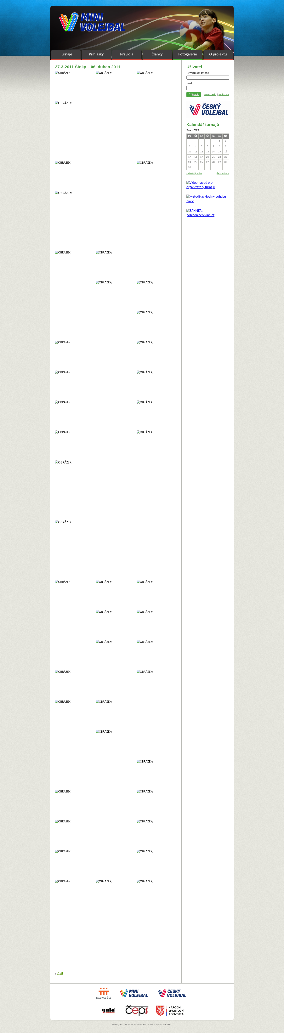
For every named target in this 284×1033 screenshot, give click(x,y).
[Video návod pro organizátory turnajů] (207, 187)
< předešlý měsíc (194, 173)
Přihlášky (96, 54)
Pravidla (126, 54)
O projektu (218, 54)
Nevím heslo (210, 94)
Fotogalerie (187, 54)
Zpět (60, 973)
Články (157, 54)
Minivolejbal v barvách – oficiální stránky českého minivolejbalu (92, 22)
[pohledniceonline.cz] (207, 215)
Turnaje (66, 54)
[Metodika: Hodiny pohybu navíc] (207, 201)
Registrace (224, 94)
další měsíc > (223, 173)
